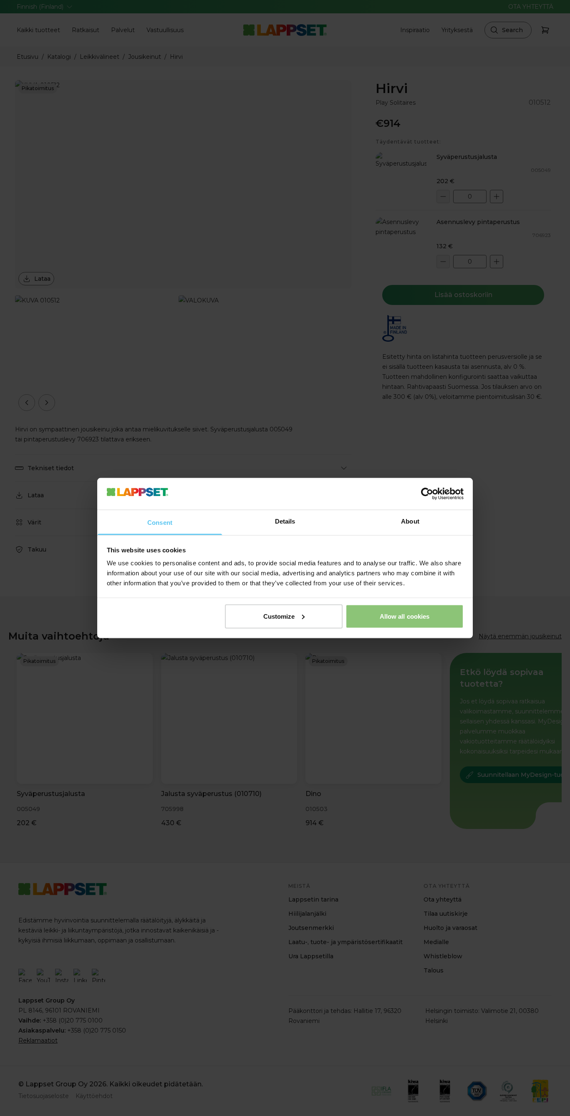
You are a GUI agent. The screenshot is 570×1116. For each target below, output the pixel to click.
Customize (279, 616)
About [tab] (410, 521)
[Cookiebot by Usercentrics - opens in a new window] (427, 493)
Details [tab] (285, 521)
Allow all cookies (405, 616)
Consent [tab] (159, 522)
